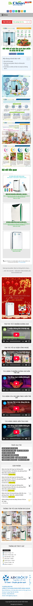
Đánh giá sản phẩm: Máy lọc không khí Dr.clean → (16, 268)
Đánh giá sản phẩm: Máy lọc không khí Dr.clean (14, 64)
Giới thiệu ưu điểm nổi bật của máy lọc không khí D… (16, 67)
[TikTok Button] (19, 11)
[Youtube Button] (11, 11)
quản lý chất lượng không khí (10, 455)
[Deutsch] (30, 2)
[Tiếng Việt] (26, 2)
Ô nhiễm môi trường (8, 457)
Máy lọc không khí (22, 450)
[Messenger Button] (13, 11)
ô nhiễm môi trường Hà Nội (9, 460)
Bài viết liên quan (8, 61)
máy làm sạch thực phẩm (9, 450)
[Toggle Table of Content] (27, 58)
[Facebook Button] (8, 11)
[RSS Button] (22, 11)
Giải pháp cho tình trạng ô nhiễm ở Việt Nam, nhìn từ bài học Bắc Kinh (19, 22)
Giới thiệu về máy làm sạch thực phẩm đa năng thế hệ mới (16, 49)
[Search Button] (25, 11)
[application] (16, 334)
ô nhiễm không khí (21, 457)
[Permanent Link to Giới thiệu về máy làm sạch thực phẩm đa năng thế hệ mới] (16, 36)
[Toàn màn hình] (29, 341)
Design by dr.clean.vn (16, 604)
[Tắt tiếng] (26, 341)
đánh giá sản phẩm (24, 460)
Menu (6, 15)
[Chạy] (4, 341)
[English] (28, 2)
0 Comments (21, 262)
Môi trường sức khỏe (8, 453)
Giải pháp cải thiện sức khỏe (9, 448)
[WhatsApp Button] (16, 11)
